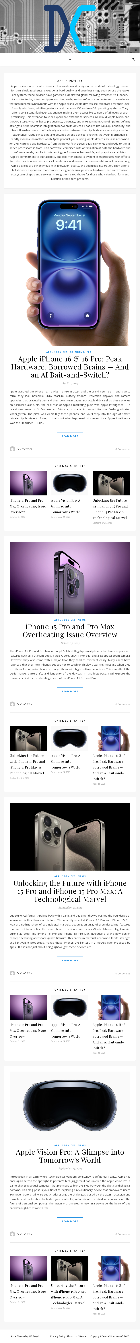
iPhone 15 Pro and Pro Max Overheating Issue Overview (28, 506)
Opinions (77, 352)
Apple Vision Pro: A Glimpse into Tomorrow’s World (65, 506)
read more (70, 436)
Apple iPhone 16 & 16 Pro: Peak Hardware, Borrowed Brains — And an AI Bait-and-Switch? (70, 366)
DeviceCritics (24, 449)
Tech (90, 352)
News (82, 619)
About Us (72, 1336)
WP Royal (34, 1336)
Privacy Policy (57, 1336)
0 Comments (122, 449)
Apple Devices (57, 352)
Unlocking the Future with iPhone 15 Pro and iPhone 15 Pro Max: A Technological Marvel (70, 891)
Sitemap (82, 1336)
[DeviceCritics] (70, 27)
